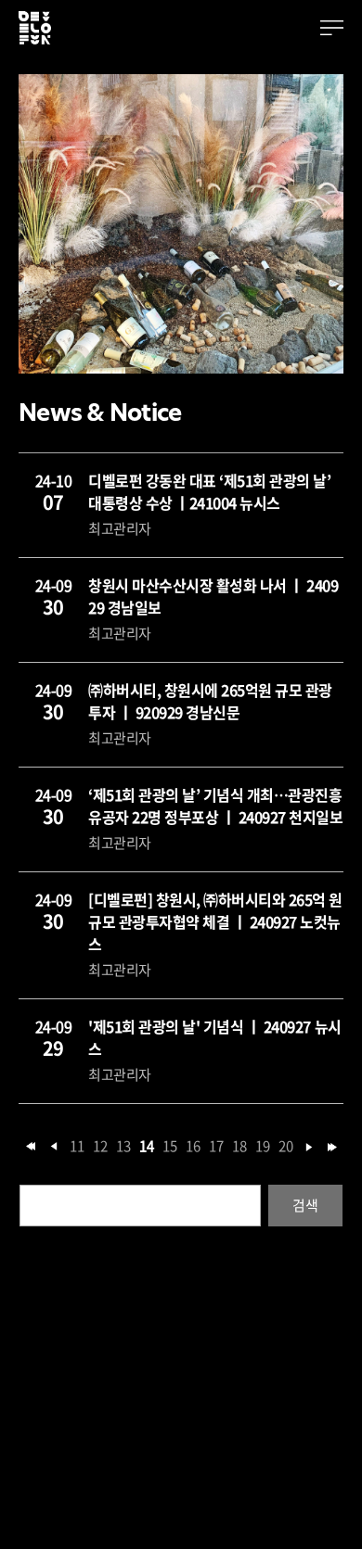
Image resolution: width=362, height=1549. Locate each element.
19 (262, 1146)
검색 (304, 1205)
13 (123, 1146)
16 (193, 1146)
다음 (309, 1146)
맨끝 (332, 1146)
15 (169, 1146)
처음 (30, 1146)
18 (239, 1146)
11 (77, 1146)
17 (216, 1146)
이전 (54, 1146)
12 (100, 1146)
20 (285, 1146)
